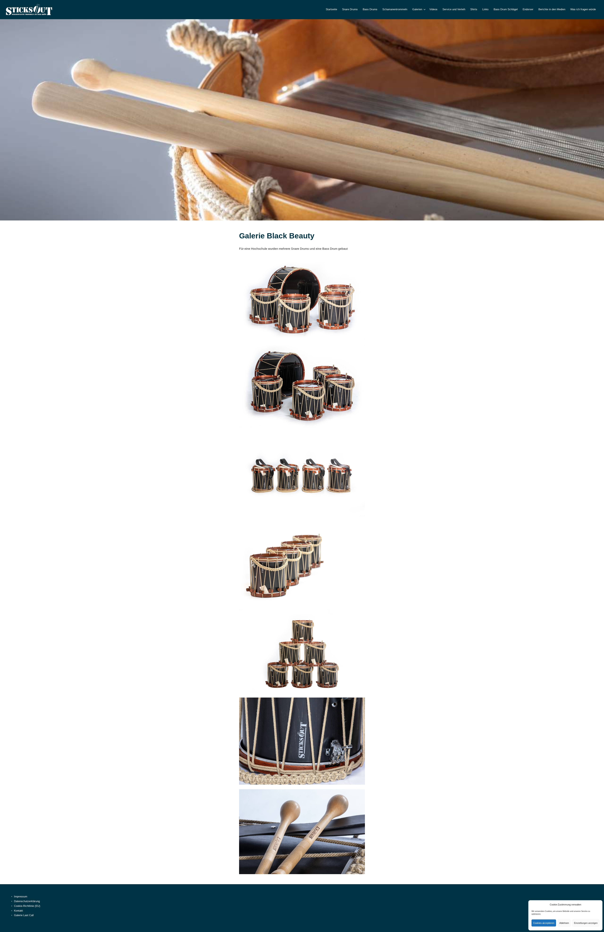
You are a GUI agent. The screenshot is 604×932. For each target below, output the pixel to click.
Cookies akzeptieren (543, 923)
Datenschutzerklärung (27, 901)
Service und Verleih (453, 9)
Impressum (20, 896)
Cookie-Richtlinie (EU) (27, 905)
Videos (433, 9)
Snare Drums (350, 9)
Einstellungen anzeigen (586, 923)
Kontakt (18, 910)
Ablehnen (564, 923)
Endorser (528, 9)
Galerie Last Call (24, 915)
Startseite (331, 9)
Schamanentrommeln (394, 9)
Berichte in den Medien (551, 9)
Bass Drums (370, 9)
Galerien (417, 9)
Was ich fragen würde (583, 9)
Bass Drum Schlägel (506, 9)
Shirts (473, 9)
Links (485, 9)
